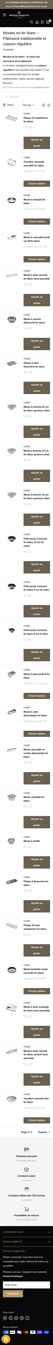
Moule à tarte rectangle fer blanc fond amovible (37, 1009)
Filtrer (11, 105)
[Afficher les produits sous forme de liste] (44, 105)
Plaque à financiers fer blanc (36, 883)
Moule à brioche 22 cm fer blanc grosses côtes (37, 409)
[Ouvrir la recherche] (31, 22)
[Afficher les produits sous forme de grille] (48, 105)
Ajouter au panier (37, 142)
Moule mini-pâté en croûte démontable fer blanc (36, 753)
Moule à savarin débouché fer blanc (34, 321)
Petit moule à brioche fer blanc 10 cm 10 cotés (35, 542)
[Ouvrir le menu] (4, 15)
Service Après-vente (26, 1219)
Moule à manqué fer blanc (34, 201)
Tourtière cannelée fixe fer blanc (36, 1100)
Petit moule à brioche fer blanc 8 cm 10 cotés (36, 588)
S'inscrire (13, 1293)
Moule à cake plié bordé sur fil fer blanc (37, 239)
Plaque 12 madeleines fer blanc (36, 120)
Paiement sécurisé (26, 1160)
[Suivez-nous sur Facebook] (5, 1318)
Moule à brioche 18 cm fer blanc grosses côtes (37, 453)
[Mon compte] (37, 22)
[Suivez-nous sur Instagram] (16, 1318)
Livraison (26, 1180)
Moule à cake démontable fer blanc (35, 714)
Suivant (42, 1132)
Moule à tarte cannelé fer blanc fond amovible (37, 277)
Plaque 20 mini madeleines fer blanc (35, 927)
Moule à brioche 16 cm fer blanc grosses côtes (37, 496)
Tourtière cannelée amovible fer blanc (34, 164)
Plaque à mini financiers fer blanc (34, 365)
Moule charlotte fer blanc (34, 799)
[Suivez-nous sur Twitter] (11, 1318)
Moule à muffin (32, 841)
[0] (47, 22)
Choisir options (36, 183)
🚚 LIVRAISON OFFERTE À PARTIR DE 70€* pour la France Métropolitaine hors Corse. (26, 4)
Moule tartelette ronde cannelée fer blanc (36, 971)
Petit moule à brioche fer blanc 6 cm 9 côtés (36, 632)
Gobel (27, 113)
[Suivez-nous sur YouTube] (27, 1318)
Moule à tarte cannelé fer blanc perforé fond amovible (36, 1055)
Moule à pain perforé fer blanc (37, 676)
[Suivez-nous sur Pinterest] (22, 1318)
